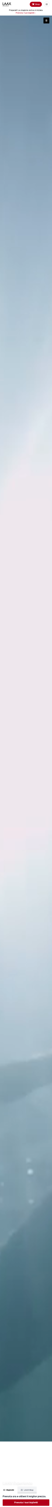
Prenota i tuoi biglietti (25, 13)
